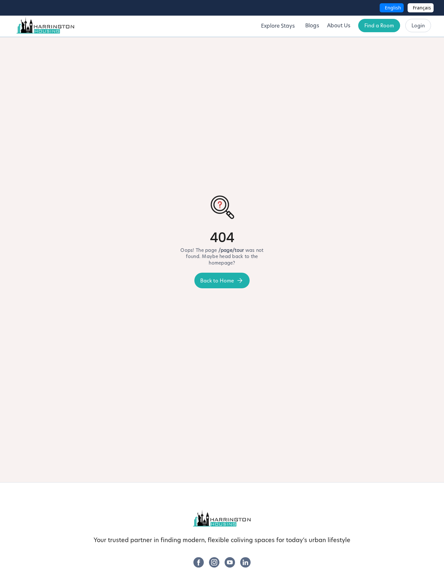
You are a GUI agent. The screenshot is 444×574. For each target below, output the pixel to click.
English (393, 8)
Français (422, 8)
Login (418, 25)
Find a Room (379, 25)
